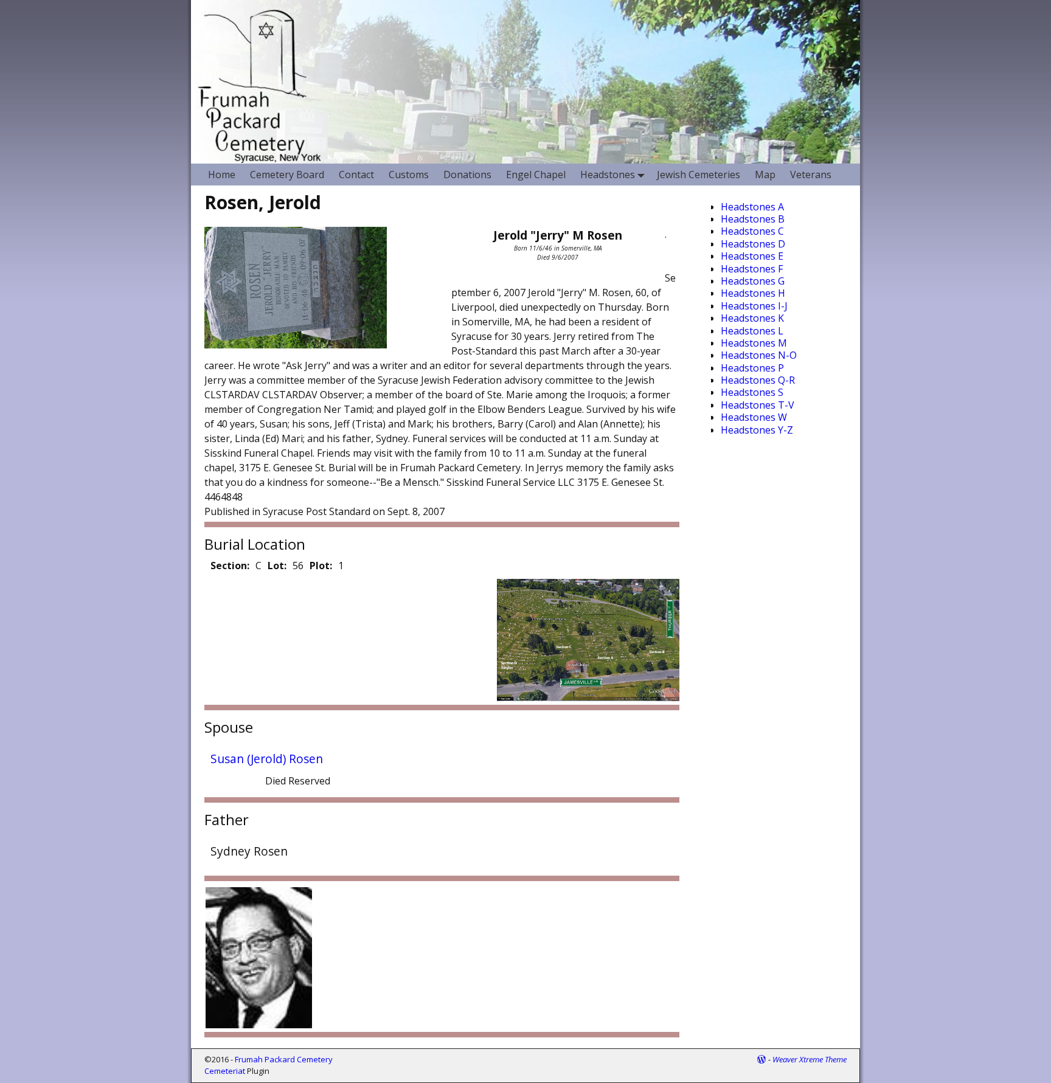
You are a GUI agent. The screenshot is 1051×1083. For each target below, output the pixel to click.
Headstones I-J (754, 306)
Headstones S (752, 392)
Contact (356, 174)
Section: (229, 565)
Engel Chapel (536, 174)
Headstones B (753, 219)
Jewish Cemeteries (698, 174)
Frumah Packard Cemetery (284, 1059)
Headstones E (752, 256)
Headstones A (752, 206)
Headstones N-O (759, 355)
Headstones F (752, 268)
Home (221, 174)
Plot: (321, 565)
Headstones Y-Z (757, 430)
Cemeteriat (224, 1070)
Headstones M (754, 343)
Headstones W (754, 417)
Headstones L (752, 330)
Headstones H (753, 293)
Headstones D (753, 244)
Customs (409, 174)
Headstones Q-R (758, 380)
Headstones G (753, 281)
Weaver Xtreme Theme (809, 1059)
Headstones (607, 174)
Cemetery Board (287, 174)
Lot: (277, 565)
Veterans (810, 174)
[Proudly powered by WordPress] (761, 1059)
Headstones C (752, 231)
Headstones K (752, 318)
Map (765, 174)
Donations (467, 174)
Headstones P (752, 368)
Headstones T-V (757, 405)
